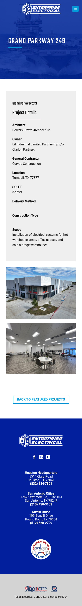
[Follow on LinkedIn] (41, 457)
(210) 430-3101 (41, 504)
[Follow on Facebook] (34, 457)
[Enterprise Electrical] (41, 9)
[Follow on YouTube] (48, 457)
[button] (75, 9)
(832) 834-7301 (41, 483)
